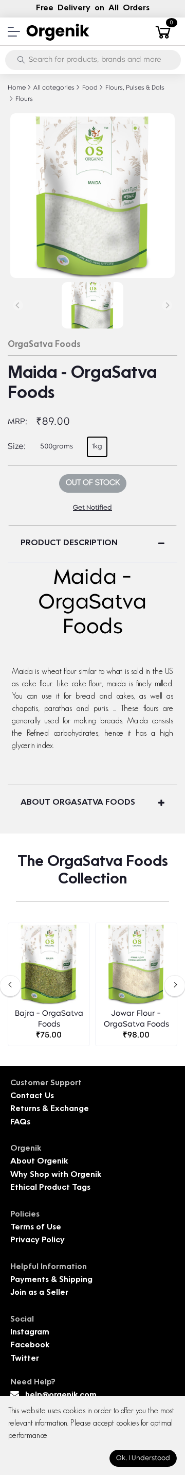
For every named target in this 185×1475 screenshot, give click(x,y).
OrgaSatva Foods (44, 345)
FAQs (20, 1122)
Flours (23, 99)
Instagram (29, 1333)
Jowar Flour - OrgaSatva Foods (136, 1019)
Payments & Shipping (51, 1280)
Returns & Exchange (49, 1109)
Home (17, 88)
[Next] (167, 305)
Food (89, 88)
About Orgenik (39, 1162)
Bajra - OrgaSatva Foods (49, 1019)
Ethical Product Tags (50, 1188)
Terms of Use (35, 1227)
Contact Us (32, 1096)
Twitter (24, 1359)
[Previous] (18, 305)
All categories (53, 88)
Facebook (29, 1345)
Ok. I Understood (143, 1458)
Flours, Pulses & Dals (134, 88)
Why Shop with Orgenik (55, 1175)
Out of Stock (93, 483)
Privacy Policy (37, 1240)
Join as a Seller (39, 1293)
